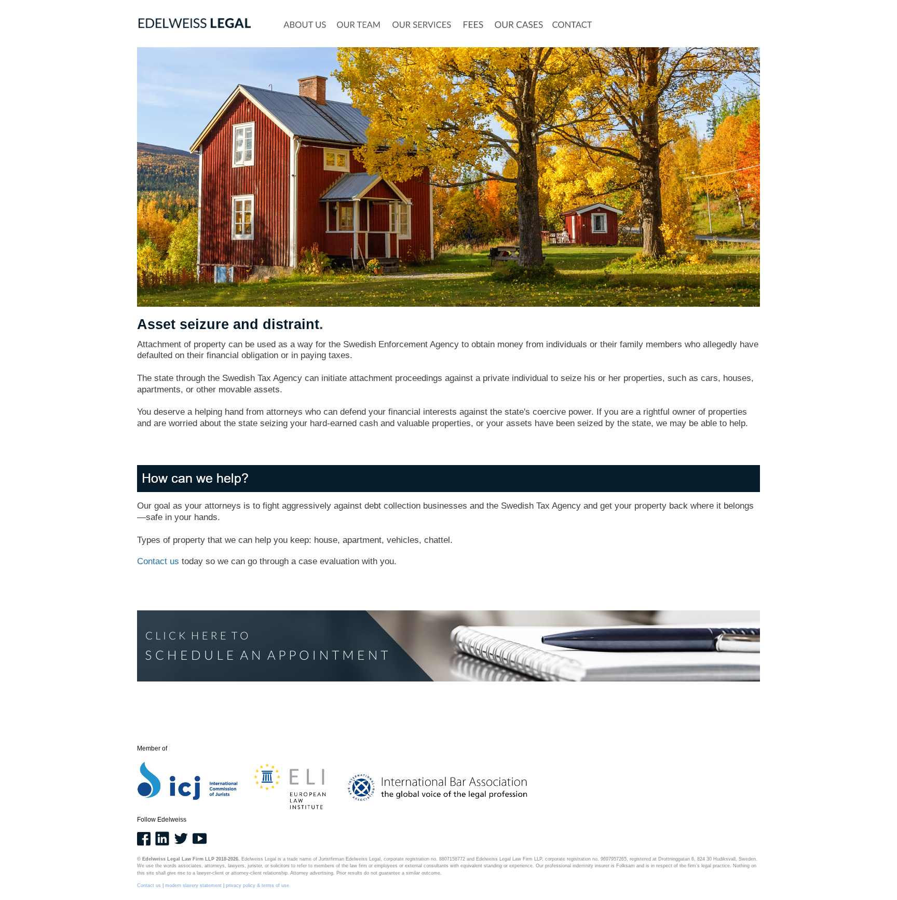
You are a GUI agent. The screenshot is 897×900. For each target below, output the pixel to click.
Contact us (158, 561)
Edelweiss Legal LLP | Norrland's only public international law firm (366, 8)
